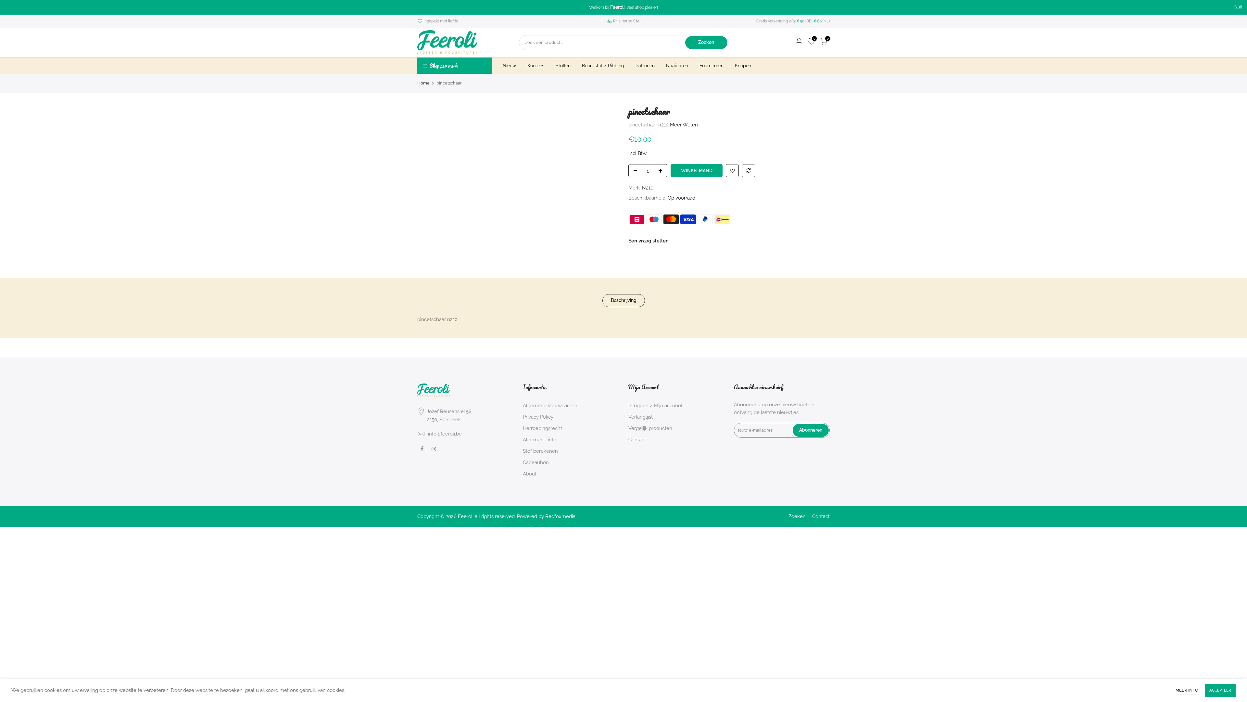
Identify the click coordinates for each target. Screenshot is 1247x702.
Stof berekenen (540, 451)
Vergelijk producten (650, 428)
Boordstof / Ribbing (603, 65)
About (529, 474)
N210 (647, 188)
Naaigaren (677, 65)
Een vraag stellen (648, 240)
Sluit (1238, 7)
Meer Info (1187, 690)
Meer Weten (683, 124)
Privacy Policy (538, 417)
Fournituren (711, 65)
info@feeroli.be (445, 434)
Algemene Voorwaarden (550, 406)
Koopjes (535, 65)
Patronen (645, 65)
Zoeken (706, 42)
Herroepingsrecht (542, 428)
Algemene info (539, 440)
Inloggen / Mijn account (655, 406)
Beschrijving (623, 300)
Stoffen (563, 65)
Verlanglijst (640, 417)
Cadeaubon (536, 462)
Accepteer (1220, 690)
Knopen (743, 65)
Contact (637, 440)
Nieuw (509, 65)
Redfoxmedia (560, 516)
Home (423, 83)
